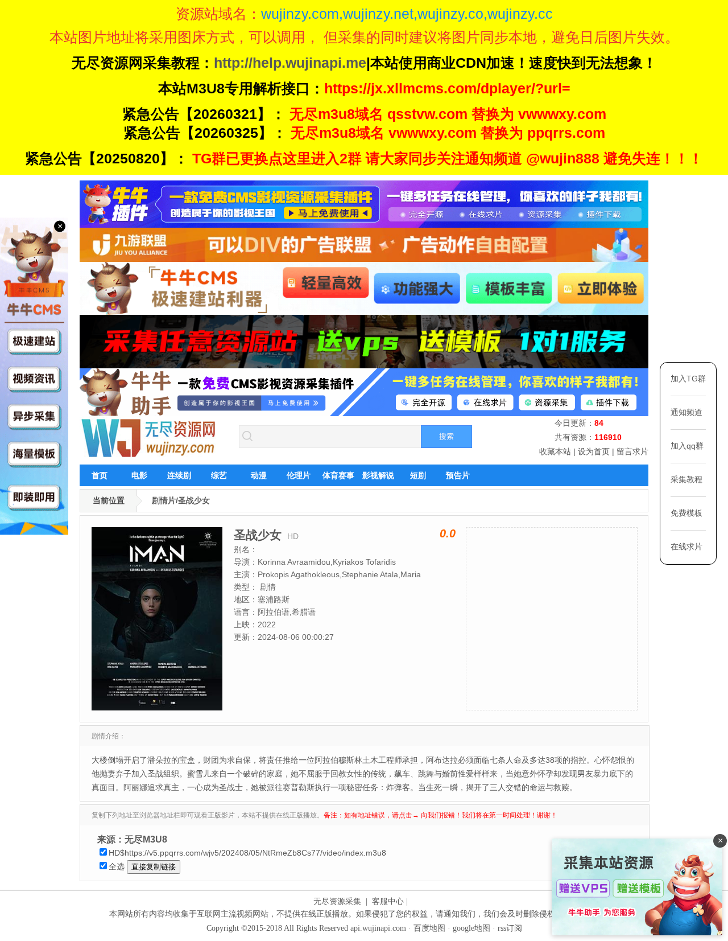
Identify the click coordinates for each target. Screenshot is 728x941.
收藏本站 (555, 451)
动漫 (259, 475)
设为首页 (594, 451)
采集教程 (686, 479)
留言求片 (632, 451)
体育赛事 (338, 475)
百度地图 (429, 928)
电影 (139, 475)
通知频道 (686, 412)
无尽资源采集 (337, 901)
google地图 (471, 928)
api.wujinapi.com (378, 928)
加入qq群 (687, 445)
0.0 (448, 533)
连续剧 (179, 475)
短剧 (418, 475)
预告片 (458, 475)
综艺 (219, 475)
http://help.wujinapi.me (290, 63)
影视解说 (378, 475)
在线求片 (686, 546)
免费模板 (686, 512)
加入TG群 (688, 378)
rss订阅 (510, 928)
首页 (99, 475)
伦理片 (299, 475)
